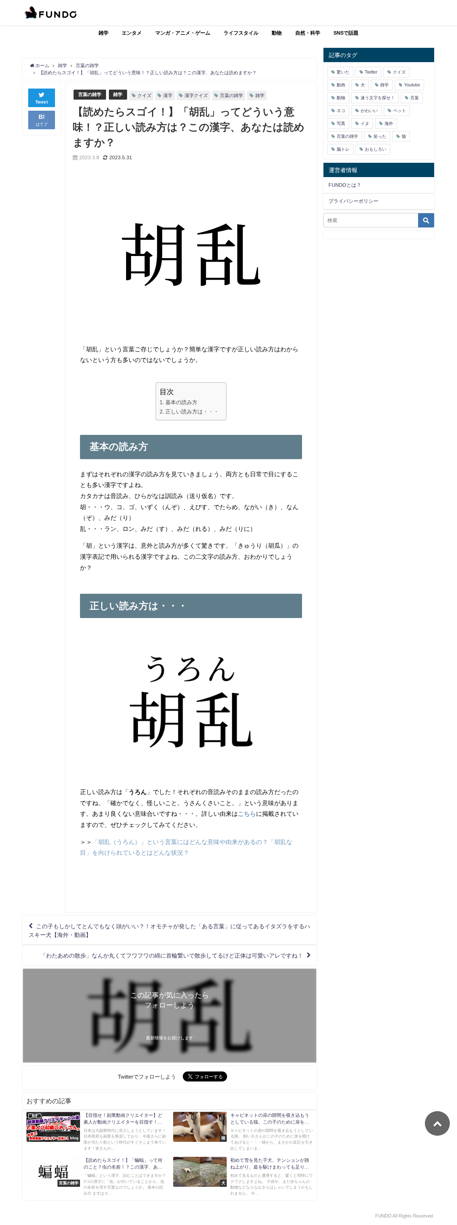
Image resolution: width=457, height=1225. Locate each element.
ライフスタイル (241, 32)
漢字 (167, 95)
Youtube (412, 85)
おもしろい (375, 149)
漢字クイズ (196, 95)
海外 (389, 123)
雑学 (104, 32)
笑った (379, 136)
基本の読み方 (181, 402)
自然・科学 (307, 32)
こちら (247, 813)
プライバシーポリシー (353, 201)
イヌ (365, 123)
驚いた (343, 72)
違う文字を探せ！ (378, 98)
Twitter (371, 72)
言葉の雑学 (89, 94)
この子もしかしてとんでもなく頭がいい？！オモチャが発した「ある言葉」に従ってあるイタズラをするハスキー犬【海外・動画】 (169, 930)
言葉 (414, 98)
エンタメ (132, 32)
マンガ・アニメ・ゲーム (182, 32)
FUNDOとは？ (344, 184)
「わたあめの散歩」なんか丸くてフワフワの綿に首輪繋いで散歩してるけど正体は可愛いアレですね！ (171, 955)
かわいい (369, 111)
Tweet (41, 102)
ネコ (341, 111)
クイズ (144, 95)
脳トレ (343, 149)
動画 (341, 85)
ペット (399, 111)
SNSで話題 (345, 32)
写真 (341, 123)
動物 (277, 32)
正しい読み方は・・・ (192, 411)
